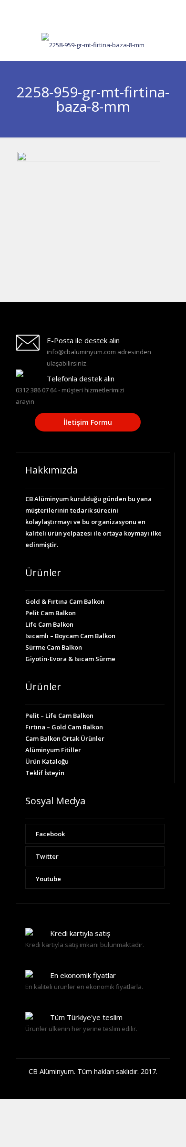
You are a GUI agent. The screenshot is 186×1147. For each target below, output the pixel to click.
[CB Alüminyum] (93, 44)
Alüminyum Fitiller (53, 750)
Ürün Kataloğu (47, 761)
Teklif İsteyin (44, 772)
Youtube (48, 878)
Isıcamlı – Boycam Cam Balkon (70, 635)
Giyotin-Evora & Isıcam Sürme (70, 658)
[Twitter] (93, 19)
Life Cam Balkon (49, 624)
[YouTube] (106, 19)
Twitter (47, 856)
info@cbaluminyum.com (127, 7)
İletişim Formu (87, 422)
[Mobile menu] (173, 46)
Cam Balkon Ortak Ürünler (64, 738)
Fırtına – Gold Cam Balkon (64, 727)
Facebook (50, 834)
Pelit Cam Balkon (50, 613)
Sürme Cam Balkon (53, 647)
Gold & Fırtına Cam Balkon (64, 601)
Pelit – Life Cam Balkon (59, 715)
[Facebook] (81, 19)
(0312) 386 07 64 (58, 7)
